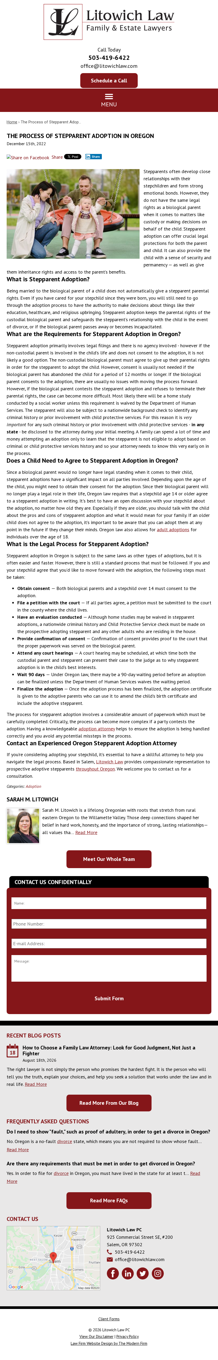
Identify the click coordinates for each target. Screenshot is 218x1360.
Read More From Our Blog (109, 1102)
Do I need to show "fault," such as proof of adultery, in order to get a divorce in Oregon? (108, 1131)
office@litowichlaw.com (109, 65)
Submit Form (109, 998)
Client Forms (109, 1318)
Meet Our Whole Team (109, 859)
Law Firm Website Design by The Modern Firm (109, 1343)
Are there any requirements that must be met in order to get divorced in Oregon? (101, 1163)
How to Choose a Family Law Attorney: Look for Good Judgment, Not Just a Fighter (109, 1050)
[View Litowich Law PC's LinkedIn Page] (128, 1274)
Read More (86, 832)
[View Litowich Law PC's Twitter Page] (143, 1274)
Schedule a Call (109, 80)
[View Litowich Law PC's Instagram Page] (158, 1274)
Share (56, 157)
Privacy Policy (127, 1336)
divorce (64, 1141)
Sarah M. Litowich (32, 799)
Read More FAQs (109, 1200)
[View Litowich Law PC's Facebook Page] (113, 1274)
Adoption (33, 786)
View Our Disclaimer (96, 1336)
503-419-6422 (109, 57)
